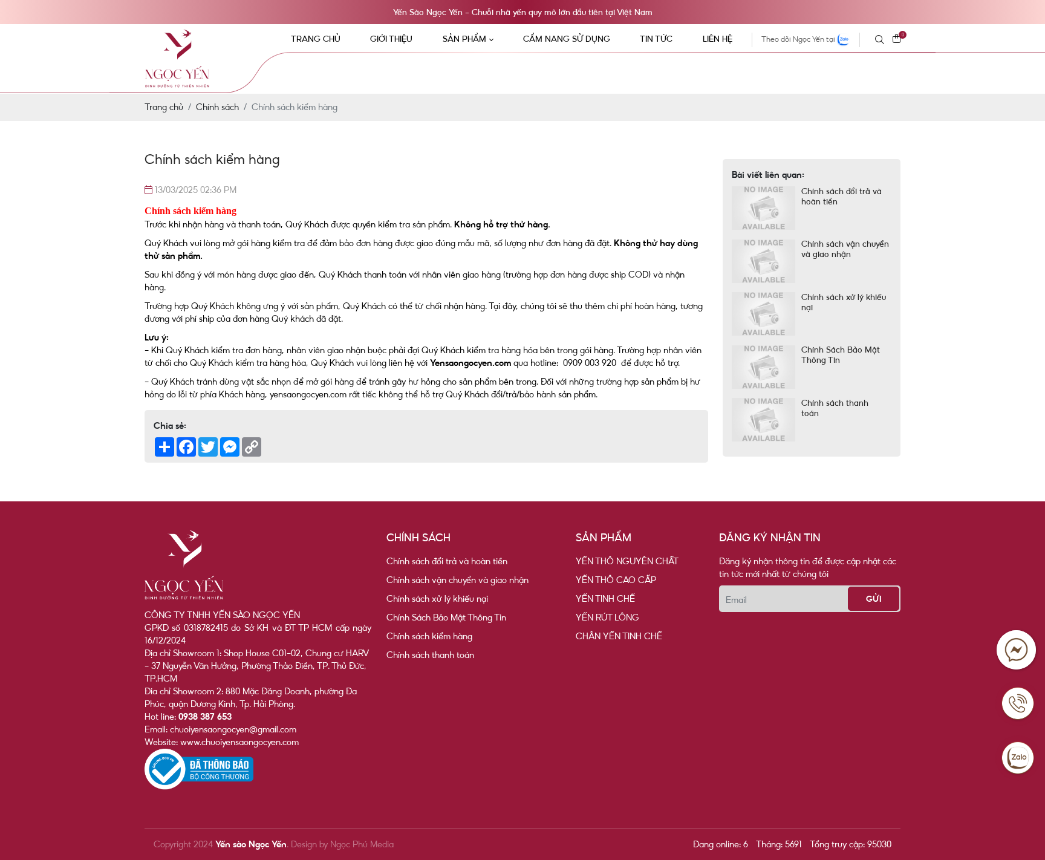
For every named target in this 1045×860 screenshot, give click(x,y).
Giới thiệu (391, 38)
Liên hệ (717, 38)
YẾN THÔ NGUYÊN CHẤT (627, 561)
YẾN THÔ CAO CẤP (616, 580)
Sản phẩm (464, 38)
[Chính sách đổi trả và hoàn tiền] (764, 208)
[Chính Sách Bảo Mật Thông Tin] (764, 367)
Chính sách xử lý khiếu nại (843, 302)
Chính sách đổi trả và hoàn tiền (841, 196)
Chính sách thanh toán (834, 408)
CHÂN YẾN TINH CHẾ (619, 636)
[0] (896, 39)
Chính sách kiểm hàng (429, 636)
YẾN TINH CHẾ (605, 598)
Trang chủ (315, 38)
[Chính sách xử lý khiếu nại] (764, 314)
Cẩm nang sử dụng (566, 38)
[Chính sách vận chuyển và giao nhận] (764, 261)
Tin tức (656, 38)
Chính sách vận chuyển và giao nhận (845, 249)
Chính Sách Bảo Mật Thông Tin (840, 355)
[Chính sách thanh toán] (764, 420)
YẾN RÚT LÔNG (607, 617)
